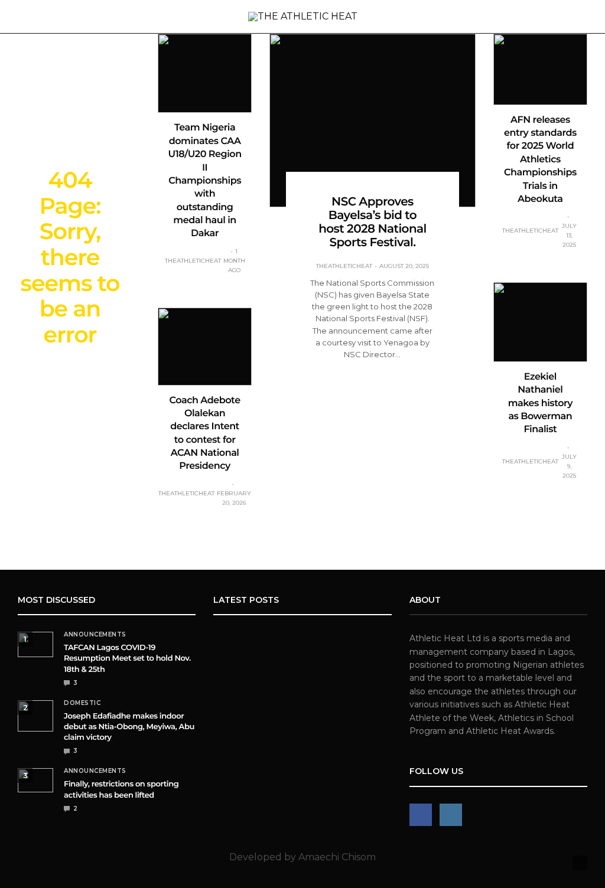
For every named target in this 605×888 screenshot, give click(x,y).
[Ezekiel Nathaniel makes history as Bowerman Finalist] (540, 321)
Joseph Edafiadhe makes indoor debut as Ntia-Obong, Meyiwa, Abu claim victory (129, 726)
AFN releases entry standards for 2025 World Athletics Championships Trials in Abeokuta (540, 160)
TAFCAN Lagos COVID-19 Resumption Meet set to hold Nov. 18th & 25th (127, 658)
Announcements (95, 635)
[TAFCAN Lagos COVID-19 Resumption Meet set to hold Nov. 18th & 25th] (35, 644)
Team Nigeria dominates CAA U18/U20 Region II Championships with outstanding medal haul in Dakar (205, 180)
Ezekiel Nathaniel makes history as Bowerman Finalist (540, 403)
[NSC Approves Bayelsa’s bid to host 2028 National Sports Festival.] (372, 120)
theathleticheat (193, 261)
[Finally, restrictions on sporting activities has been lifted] (35, 780)
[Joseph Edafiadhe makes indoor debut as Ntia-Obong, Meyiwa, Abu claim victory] (35, 716)
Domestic (82, 703)
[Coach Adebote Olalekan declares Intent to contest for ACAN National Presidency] (205, 347)
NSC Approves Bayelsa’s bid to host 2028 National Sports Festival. (372, 222)
